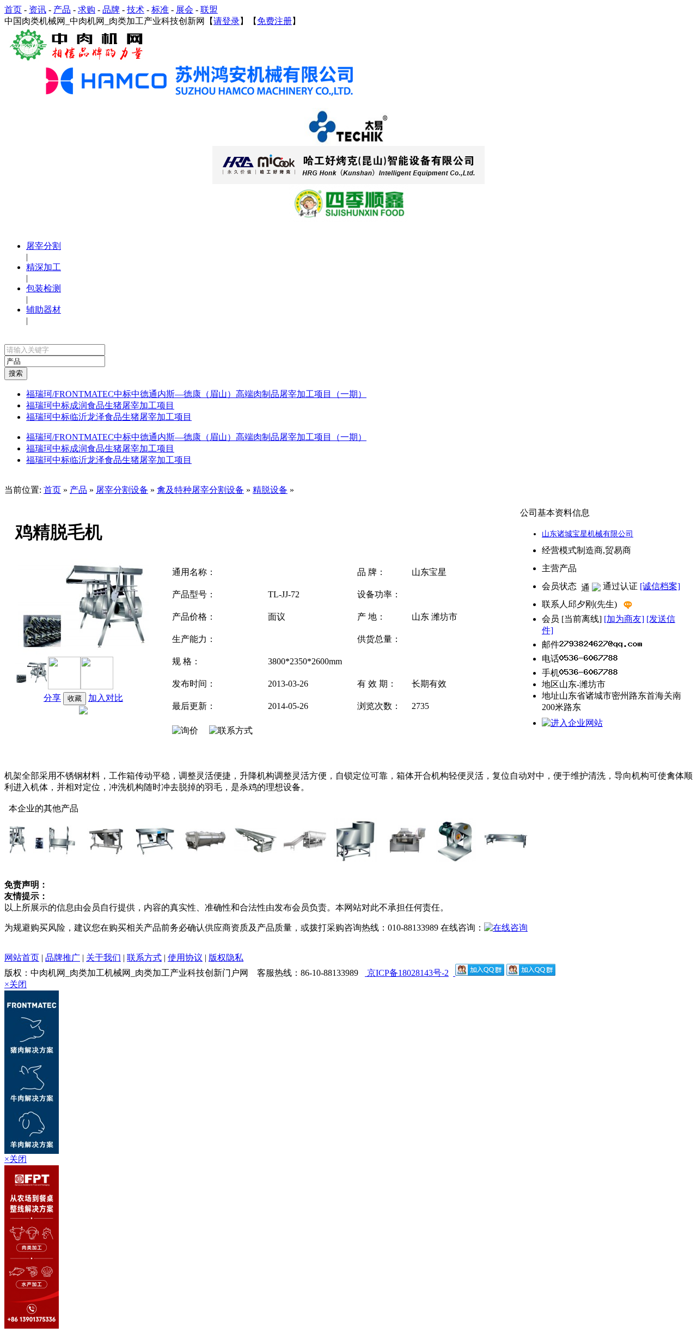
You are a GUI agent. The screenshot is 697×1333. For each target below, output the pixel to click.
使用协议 (185, 957)
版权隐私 (226, 957)
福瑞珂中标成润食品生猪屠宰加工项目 (100, 405)
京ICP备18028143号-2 (407, 972)
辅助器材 (43, 309)
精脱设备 (270, 489)
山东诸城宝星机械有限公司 (587, 534)
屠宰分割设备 (122, 489)
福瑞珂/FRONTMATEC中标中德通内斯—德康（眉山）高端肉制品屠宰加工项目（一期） (196, 394)
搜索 (16, 373)
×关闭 (15, 984)
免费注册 (274, 21)
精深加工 (43, 267)
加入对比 (105, 697)
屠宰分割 (43, 245)
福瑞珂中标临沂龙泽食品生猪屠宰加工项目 (109, 416)
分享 (52, 697)
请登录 (226, 21)
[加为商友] (624, 618)
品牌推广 (62, 957)
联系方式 (144, 957)
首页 (52, 489)
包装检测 (43, 288)
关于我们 (103, 957)
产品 (78, 489)
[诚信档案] (660, 586)
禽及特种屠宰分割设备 (200, 489)
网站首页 (21, 957)
